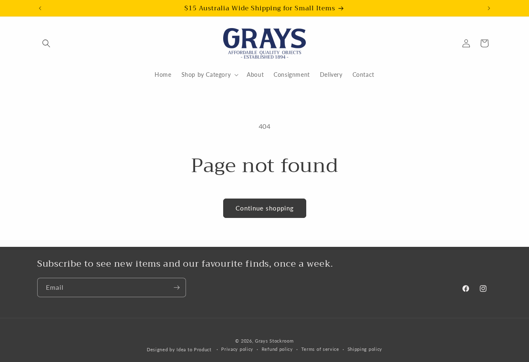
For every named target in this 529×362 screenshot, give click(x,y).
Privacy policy (237, 349)
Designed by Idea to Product (180, 349)
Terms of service (320, 349)
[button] (46, 43)
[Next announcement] (489, 8)
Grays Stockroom (274, 340)
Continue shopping (265, 208)
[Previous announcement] (40, 8)
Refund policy (277, 349)
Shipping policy (365, 349)
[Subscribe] (176, 287)
